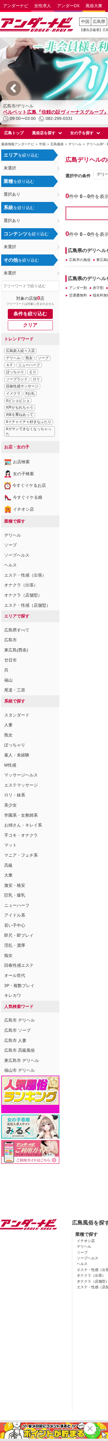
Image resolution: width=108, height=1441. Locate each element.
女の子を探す (82, 133)
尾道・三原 (14, 690)
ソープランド (17, 379)
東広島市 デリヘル (21, 1060)
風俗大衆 (94, 5)
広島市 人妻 (15, 1040)
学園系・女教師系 (21, 815)
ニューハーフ (29, 365)
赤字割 (98, 288)
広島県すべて (16, 630)
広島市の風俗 (79, 260)
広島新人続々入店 (20, 351)
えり (32, 372)
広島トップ (14, 133)
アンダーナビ (15, 5)
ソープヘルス (16, 555)
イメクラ (13, 393)
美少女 (10, 805)
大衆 (8, 875)
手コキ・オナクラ (21, 835)
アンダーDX (68, 5)
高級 (8, 865)
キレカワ (12, 995)
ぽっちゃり (15, 372)
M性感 (10, 765)
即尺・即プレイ (19, 935)
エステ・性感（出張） (25, 575)
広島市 (10, 639)
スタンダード (16, 715)
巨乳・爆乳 (14, 895)
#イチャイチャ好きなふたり (28, 422)
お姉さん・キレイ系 (23, 825)
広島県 (99, 21)
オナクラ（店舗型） (23, 595)
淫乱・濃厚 (14, 945)
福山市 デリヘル (19, 1070)
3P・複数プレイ (19, 985)
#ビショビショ (18, 401)
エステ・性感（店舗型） (27, 605)
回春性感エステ (19, 965)
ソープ (43, 358)
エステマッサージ (21, 785)
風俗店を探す (44, 133)
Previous (13, 88)
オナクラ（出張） (21, 585)
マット (10, 845)
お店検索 (21, 461)
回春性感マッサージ (22, 386)
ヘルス (10, 565)
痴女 (8, 955)
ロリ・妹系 (14, 795)
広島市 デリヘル (19, 1020)
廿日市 (10, 660)
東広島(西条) (16, 650)
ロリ (36, 379)
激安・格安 (14, 885)
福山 (8, 680)
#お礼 (30, 393)
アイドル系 (14, 915)
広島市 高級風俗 (19, 1050)
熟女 (29, 358)
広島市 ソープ (17, 1030)
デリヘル (13, 358)
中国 (85, 21)
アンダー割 (78, 288)
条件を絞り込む (30, 313)
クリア (30, 325)
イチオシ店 (23, 509)
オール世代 (14, 975)
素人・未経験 (16, 755)
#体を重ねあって (19, 415)
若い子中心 (14, 925)
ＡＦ (9, 365)
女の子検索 (23, 473)
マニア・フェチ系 (21, 855)
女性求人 (42, 5)
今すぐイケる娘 (27, 497)
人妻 (8, 724)
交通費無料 (78, 295)
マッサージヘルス (21, 775)
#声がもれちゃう (19, 407)
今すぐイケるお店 (29, 485)
